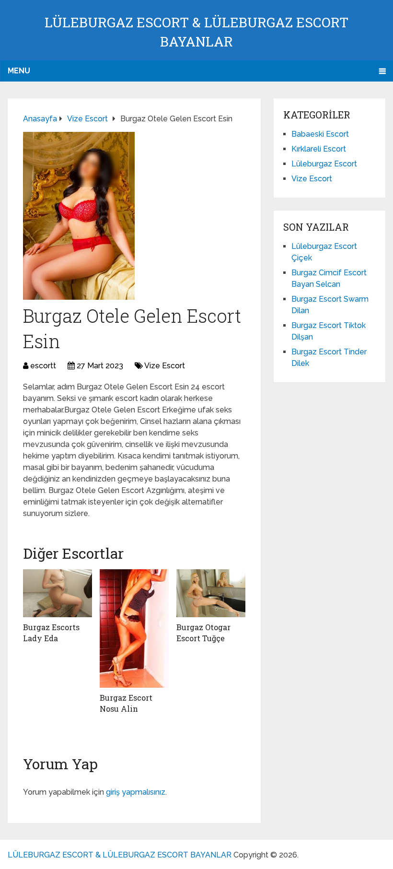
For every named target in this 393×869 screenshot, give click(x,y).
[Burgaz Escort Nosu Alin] (134, 628)
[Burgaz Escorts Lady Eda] (57, 593)
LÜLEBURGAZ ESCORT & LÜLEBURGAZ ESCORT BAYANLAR (119, 854)
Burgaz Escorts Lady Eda (51, 632)
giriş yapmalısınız (135, 792)
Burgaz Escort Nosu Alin (126, 703)
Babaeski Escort (320, 134)
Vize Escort (164, 365)
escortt (43, 365)
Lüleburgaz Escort (324, 163)
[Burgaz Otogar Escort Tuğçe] (210, 593)
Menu (19, 70)
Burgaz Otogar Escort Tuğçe (203, 632)
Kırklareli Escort (318, 148)
